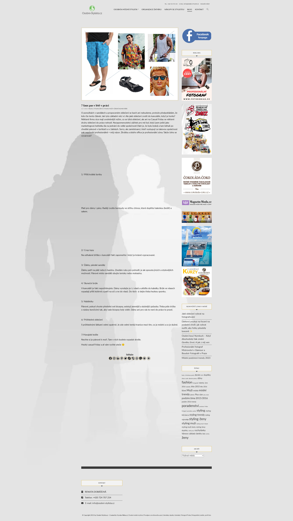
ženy (185, 437)
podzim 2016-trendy (189, 402)
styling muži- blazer (202, 423)
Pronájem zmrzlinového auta (153, 515)
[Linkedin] (118, 358)
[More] (148, 358)
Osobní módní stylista (136, 515)
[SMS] (140, 358)
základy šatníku (195, 434)
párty (194, 411)
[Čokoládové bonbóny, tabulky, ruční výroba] (197, 176)
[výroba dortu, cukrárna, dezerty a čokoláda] (197, 282)
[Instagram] (114, 358)
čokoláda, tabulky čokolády (171, 515)
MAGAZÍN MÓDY (205, 4)
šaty (203, 434)
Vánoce (185, 434)
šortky (207, 434)
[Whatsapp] (137, 358)
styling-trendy (197, 415)
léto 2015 (195, 387)
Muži (190, 390)
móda (195, 391)
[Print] (144, 358)
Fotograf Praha (186, 515)
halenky (201, 383)
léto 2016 (203, 387)
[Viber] (133, 358)
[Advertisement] (129, 158)
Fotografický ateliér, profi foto (201, 515)
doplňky (207, 375)
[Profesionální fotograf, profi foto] (197, 79)
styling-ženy (197, 419)
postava (201, 406)
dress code (185, 378)
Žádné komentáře (120, 108)
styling (201, 410)
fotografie (195, 383)
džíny (200, 378)
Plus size (199, 395)
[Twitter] (125, 358)
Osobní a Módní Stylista (125, 9)
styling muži (108, 108)
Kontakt (199, 9)
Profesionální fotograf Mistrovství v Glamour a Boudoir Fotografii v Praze (194, 350)
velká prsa (191, 430)
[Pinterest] (122, 358)
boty (183, 375)
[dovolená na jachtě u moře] (197, 246)
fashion (187, 382)
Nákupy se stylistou (174, 9)
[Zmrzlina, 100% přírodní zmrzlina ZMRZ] (197, 129)
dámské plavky (193, 378)
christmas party (189, 375)
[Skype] (129, 358)
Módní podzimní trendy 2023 (196, 358)
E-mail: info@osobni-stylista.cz (189, 4)
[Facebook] (110, 358)
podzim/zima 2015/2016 (195, 398)
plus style (206, 394)
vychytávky (200, 430)
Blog (189, 9)
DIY (202, 375)
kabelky (188, 386)
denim (197, 375)
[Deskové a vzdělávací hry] (197, 217)
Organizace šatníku (151, 9)
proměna (189, 411)
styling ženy (98, 108)
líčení (184, 391)
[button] (207, 9)
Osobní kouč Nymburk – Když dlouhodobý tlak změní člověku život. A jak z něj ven (196, 339)
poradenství (190, 406)
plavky (192, 395)
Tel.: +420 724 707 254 (171, 4)
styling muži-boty (189, 427)
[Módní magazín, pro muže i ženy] (197, 202)
